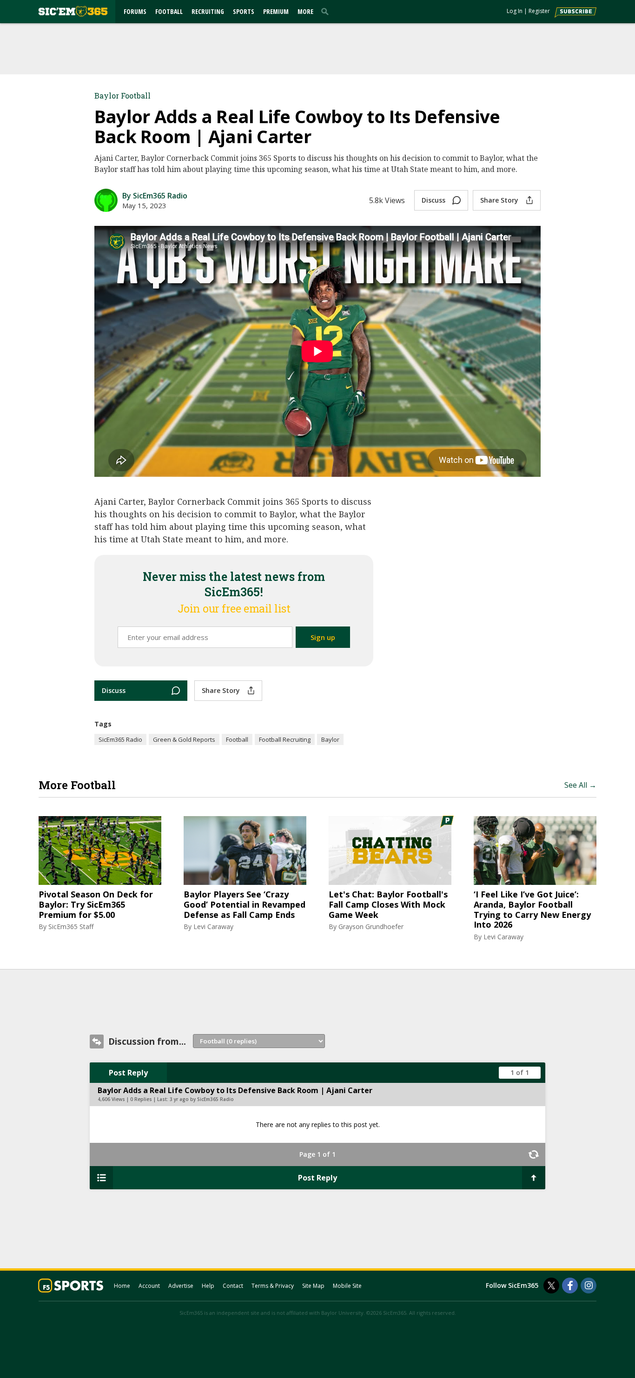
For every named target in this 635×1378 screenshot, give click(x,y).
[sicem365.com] (73, 11)
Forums (135, 11)
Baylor (330, 739)
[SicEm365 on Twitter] (551, 1285)
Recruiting (208, 11)
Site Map (313, 1286)
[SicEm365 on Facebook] (570, 1285)
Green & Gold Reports (184, 739)
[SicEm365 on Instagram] (588, 1285)
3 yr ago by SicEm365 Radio (202, 1099)
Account (149, 1286)
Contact (233, 1286)
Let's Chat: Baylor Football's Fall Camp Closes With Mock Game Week (388, 905)
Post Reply (128, 1073)
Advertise (180, 1286)
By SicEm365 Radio (154, 196)
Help (208, 1286)
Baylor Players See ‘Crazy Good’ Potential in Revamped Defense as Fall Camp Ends (244, 905)
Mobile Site (347, 1286)
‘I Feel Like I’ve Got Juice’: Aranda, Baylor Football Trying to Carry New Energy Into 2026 (532, 910)
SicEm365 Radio (120, 739)
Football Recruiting (285, 739)
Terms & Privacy (272, 1286)
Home (122, 1286)
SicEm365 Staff (70, 926)
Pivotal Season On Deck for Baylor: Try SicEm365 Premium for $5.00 (96, 905)
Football (169, 11)
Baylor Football (122, 95)
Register (539, 11)
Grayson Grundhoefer (370, 926)
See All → (580, 785)
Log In (515, 11)
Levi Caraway (213, 926)
